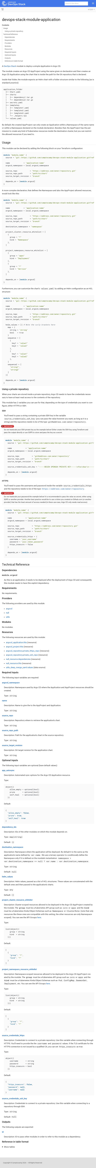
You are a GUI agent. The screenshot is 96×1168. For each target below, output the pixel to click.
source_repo (7, 715)
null (7, 613)
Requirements (10, 40)
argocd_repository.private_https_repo (22, 651)
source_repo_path (10, 730)
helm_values (7, 876)
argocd (9, 608)
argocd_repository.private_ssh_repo (22, 655)
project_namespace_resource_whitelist (19, 969)
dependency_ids (9, 827)
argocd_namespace (11, 682)
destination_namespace (12, 847)
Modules (8, 46)
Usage (5, 28)
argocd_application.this (16, 642)
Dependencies (10, 37)
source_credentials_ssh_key (14, 1098)
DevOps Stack (10, 66)
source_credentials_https (13, 1035)
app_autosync (8, 770)
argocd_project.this (14, 646)
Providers (8, 43)
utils (8, 617)
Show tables (9, 1147)
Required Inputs (10, 52)
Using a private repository (14, 31)
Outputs (8, 58)
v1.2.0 (90, 9)
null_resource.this (14, 663)
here (39, 917)
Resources (8, 49)
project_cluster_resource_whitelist (17, 900)
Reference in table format (14, 61)
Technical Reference (10, 34)
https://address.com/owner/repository (63, 489)
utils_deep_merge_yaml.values (19, 667)
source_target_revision (12, 745)
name (4, 700)
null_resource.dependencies (18, 659)
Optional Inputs (10, 55)
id (3, 1132)
